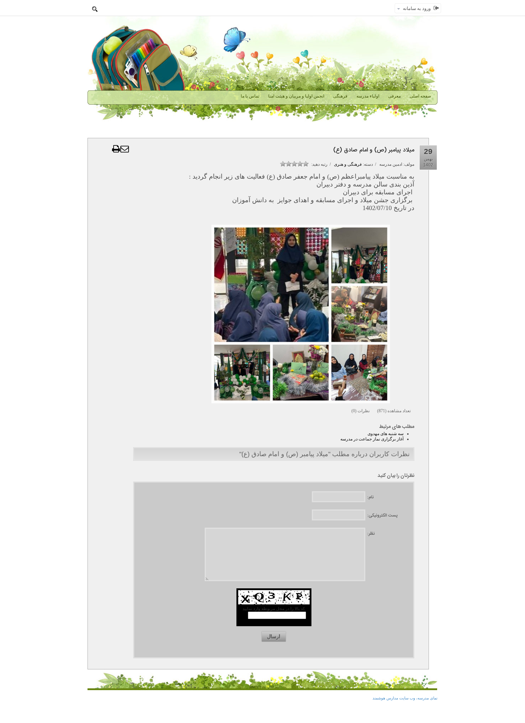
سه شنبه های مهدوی (386, 433)
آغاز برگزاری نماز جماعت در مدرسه (372, 439)
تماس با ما (250, 96)
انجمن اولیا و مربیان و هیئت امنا (296, 96)
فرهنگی (340, 96)
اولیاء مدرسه (367, 96)
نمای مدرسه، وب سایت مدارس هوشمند (405, 698)
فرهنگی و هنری (348, 164)
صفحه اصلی (420, 96)
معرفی (394, 96)
